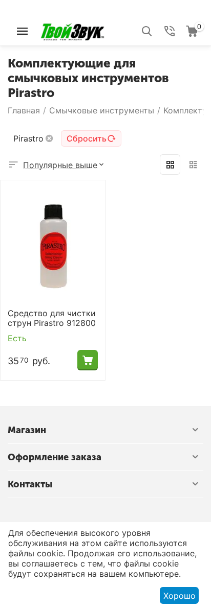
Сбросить (87, 138)
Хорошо (179, 596)
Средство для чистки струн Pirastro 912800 (52, 318)
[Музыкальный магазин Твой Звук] (72, 30)
